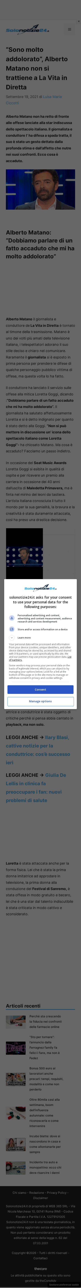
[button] (40, 637)
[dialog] (40, 644)
